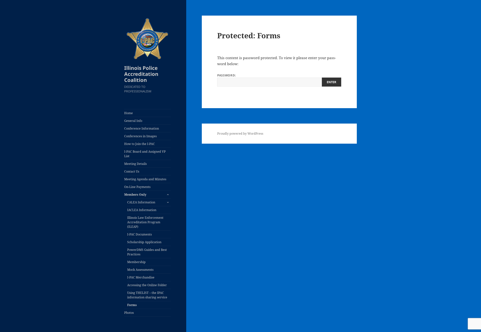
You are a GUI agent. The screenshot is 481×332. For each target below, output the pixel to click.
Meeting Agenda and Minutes (145, 179)
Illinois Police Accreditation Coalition (141, 73)
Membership (136, 262)
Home (128, 113)
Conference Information (141, 128)
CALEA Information (141, 202)
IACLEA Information (141, 210)
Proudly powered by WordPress (240, 133)
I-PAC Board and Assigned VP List (145, 153)
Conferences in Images (140, 136)
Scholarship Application (144, 242)
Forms (132, 305)
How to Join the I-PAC (139, 144)
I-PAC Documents (139, 234)
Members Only (135, 194)
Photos (129, 313)
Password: (226, 75)
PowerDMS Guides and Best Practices (147, 252)
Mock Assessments (140, 270)
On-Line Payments (137, 187)
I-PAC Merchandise (140, 277)
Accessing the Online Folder (147, 285)
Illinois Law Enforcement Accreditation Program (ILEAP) (145, 222)
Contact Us (131, 171)
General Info (133, 121)
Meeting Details (135, 164)
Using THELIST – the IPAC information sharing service (147, 295)
